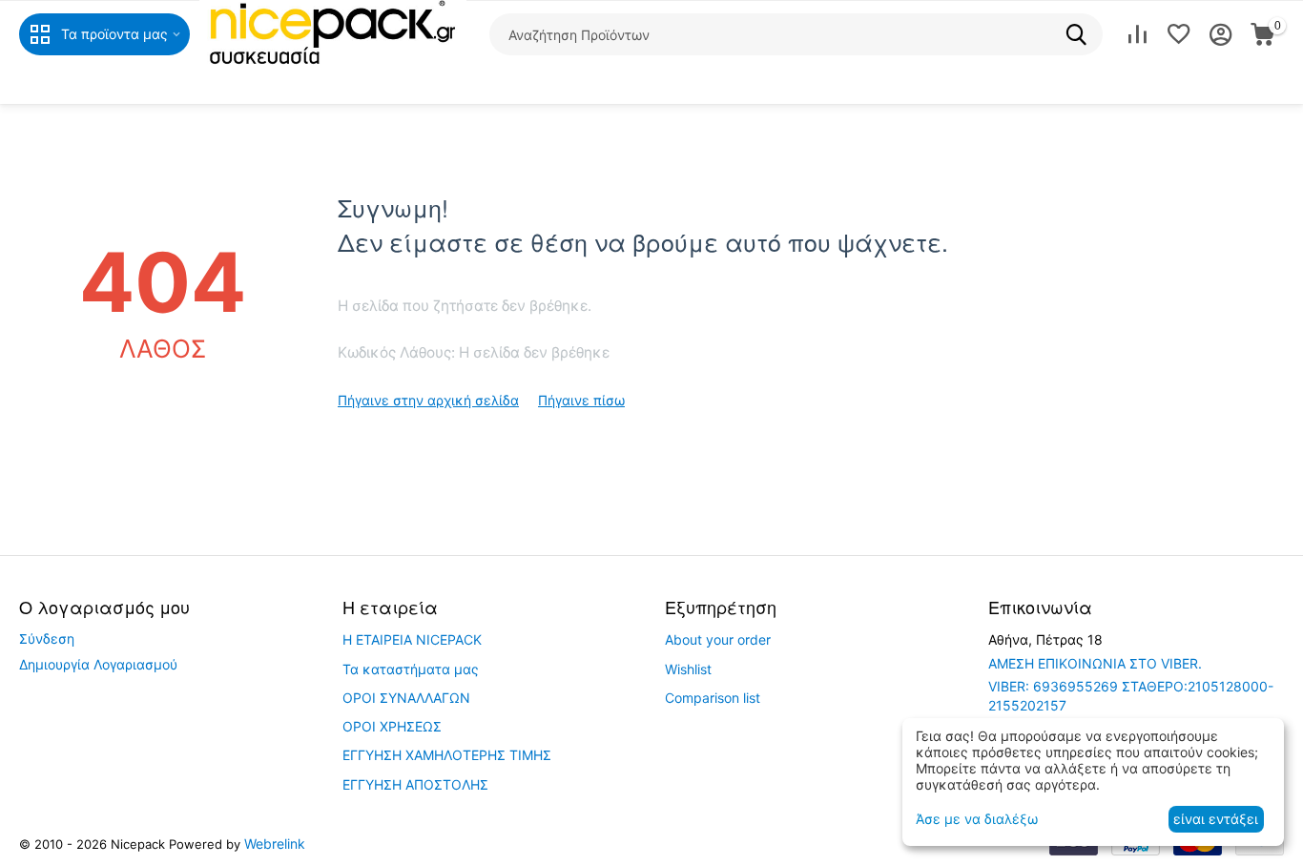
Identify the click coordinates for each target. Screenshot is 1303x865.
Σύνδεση (46, 638)
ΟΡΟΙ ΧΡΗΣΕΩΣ (392, 726)
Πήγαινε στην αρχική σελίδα (428, 400)
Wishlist (688, 669)
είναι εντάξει (1215, 819)
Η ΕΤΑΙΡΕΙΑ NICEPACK (412, 639)
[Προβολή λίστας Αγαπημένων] (1179, 34)
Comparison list (712, 698)
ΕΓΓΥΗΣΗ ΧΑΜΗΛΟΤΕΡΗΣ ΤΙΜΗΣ (446, 755)
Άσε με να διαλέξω (977, 819)
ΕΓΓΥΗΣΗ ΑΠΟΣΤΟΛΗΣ (415, 784)
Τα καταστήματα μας (410, 669)
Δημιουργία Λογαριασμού (98, 664)
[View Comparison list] (1137, 34)
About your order (718, 639)
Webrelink (274, 843)
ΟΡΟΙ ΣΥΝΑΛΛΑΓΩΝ (406, 698)
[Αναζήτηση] (1082, 34)
